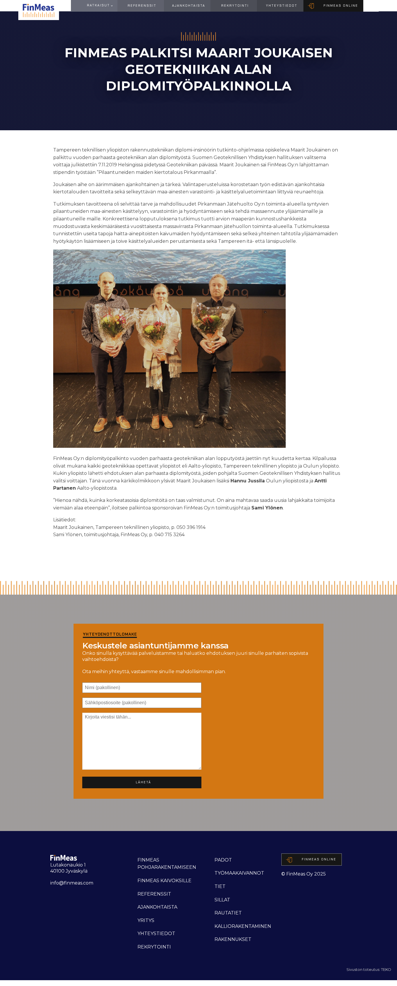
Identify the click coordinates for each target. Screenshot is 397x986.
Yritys (145, 920)
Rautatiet (228, 913)
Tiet (220, 886)
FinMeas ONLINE (340, 5)
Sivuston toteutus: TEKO (368, 969)
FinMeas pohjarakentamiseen (166, 863)
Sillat (222, 900)
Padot (223, 860)
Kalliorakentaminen (242, 926)
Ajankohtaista (188, 5)
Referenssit (142, 5)
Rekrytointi (235, 5)
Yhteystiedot (281, 5)
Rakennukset (232, 939)
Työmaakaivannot (239, 873)
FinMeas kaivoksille (164, 880)
